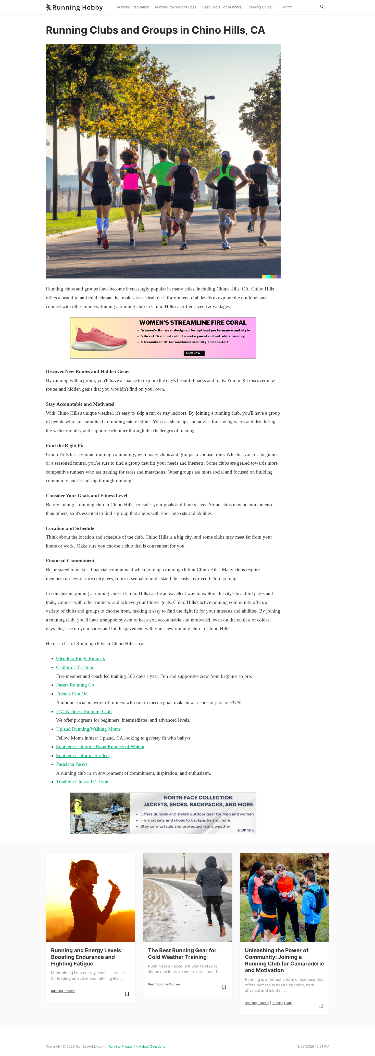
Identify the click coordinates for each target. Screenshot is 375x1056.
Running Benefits (63, 991)
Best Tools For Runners (222, 7)
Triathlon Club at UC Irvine (83, 781)
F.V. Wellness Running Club (84, 711)
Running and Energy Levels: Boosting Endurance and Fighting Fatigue (87, 957)
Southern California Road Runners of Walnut (100, 746)
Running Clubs (259, 7)
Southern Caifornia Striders (82, 755)
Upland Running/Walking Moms (88, 729)
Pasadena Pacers (72, 764)
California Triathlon (75, 667)
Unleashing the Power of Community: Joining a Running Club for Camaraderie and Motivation (284, 960)
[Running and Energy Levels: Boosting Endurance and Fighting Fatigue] (90, 897)
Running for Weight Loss (176, 7)
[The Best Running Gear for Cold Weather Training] (187, 897)
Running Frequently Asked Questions (137, 1046)
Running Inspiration (133, 7)
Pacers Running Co (75, 685)
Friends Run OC (72, 693)
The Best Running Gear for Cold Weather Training (182, 953)
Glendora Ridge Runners (80, 658)
